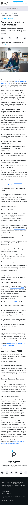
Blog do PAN (4, 13)
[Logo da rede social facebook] (2, 472)
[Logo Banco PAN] (4, 3)
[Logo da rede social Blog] (25, 472)
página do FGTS (13, 302)
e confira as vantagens (13, 443)
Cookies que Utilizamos (7, 500)
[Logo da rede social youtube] (16, 472)
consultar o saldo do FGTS (17, 288)
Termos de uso (5, 491)
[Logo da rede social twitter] (11, 472)
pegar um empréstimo (19, 229)
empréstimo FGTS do (18, 441)
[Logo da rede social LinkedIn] (21, 472)
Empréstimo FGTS (13, 13)
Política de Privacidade (7, 493)
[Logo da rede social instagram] (7, 472)
